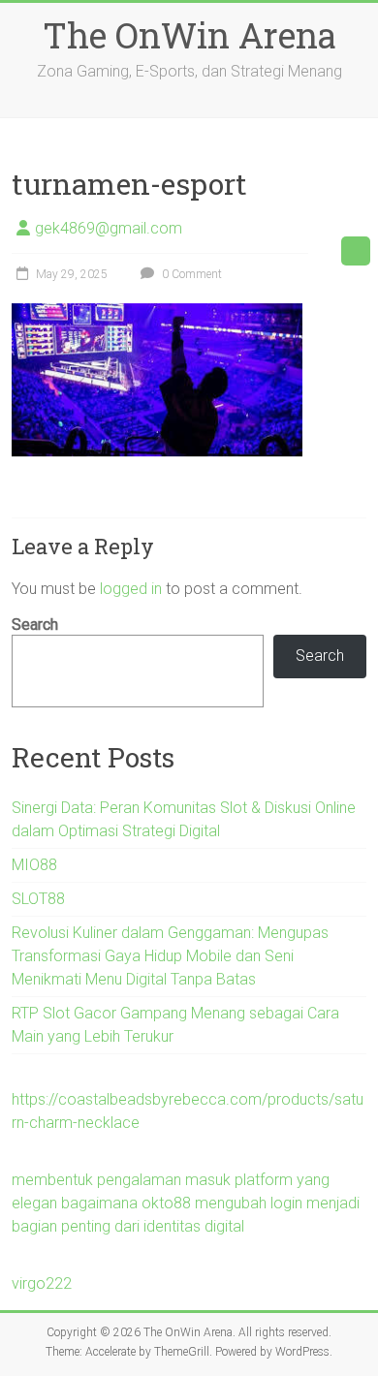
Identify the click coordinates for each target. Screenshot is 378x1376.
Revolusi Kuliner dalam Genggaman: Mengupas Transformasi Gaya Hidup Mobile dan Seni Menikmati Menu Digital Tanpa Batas (170, 955)
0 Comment (190, 274)
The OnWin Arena (189, 35)
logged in (131, 588)
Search (35, 624)
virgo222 (42, 1283)
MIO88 (34, 865)
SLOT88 (38, 899)
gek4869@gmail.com (108, 228)
